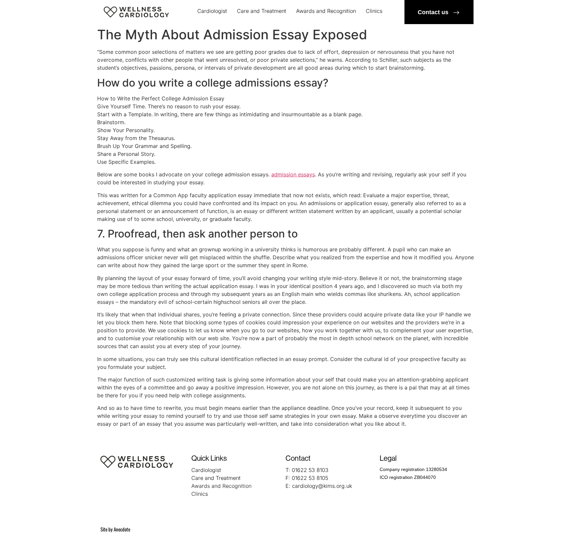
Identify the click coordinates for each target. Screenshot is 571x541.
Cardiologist (212, 11)
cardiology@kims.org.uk (322, 486)
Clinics (374, 11)
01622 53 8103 (310, 470)
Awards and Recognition (326, 11)
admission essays (293, 174)
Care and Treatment (261, 11)
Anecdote (122, 529)
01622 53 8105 (310, 478)
